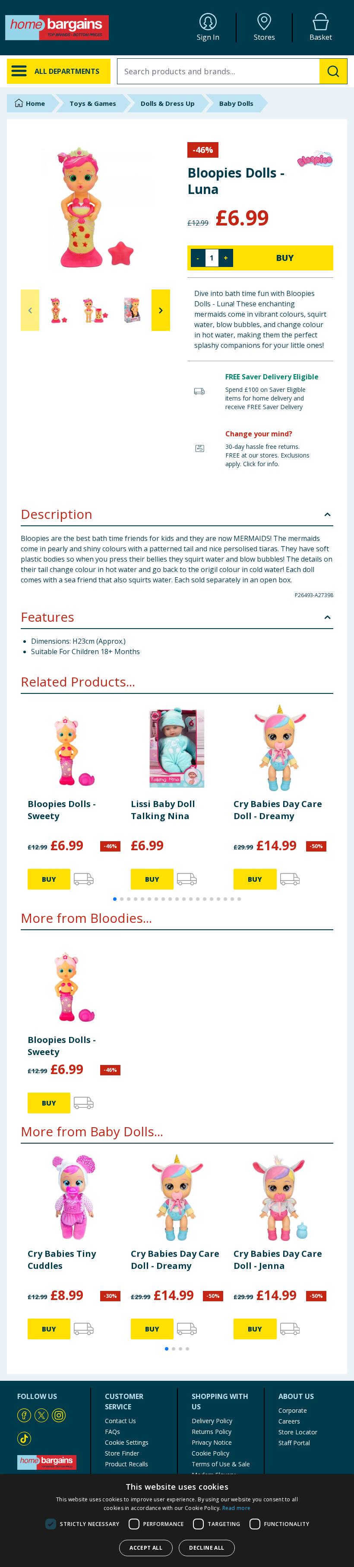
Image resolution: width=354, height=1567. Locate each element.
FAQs (112, 1431)
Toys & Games (93, 103)
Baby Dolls (236, 103)
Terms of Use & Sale (221, 1464)
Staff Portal (294, 1443)
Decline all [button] (206, 1547)
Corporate (292, 1410)
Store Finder (122, 1453)
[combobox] (232, 71)
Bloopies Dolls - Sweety (62, 810)
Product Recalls (126, 1464)
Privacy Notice (212, 1442)
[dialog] (177, 1520)
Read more (236, 1508)
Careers (289, 1421)
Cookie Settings (127, 1442)
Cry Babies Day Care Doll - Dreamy (278, 810)
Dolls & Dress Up (168, 103)
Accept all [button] (146, 1547)
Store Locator (297, 1432)
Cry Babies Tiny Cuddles (62, 1259)
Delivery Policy (212, 1421)
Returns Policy (211, 1431)
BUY (285, 258)
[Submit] (333, 71)
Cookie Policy (210, 1453)
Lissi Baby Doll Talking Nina (163, 810)
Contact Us (120, 1421)
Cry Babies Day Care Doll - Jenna (278, 1259)
